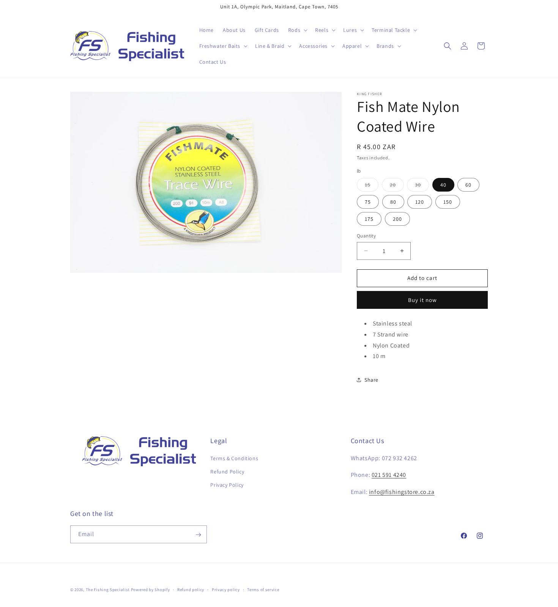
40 (443, 184)
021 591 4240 (389, 475)
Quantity (366, 236)
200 (397, 218)
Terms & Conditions (234, 458)
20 (397, 186)
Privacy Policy (226, 484)
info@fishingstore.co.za (402, 492)
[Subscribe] (198, 535)
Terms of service (263, 589)
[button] (297, 30)
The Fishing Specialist (108, 589)
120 (419, 201)
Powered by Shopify (150, 589)
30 (422, 186)
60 (468, 184)
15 (371, 186)
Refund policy (190, 589)
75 (368, 201)
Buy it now (422, 300)
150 (447, 201)
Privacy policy (226, 589)
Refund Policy (227, 471)
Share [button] (371, 379)
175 (369, 218)
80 (393, 201)
